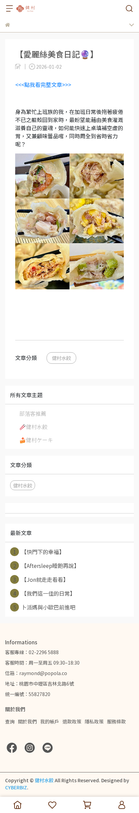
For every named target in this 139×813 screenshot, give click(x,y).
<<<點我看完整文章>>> (43, 84)
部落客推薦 (32, 413)
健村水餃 (61, 357)
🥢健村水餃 (33, 427)
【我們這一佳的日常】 (44, 593)
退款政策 (71, 721)
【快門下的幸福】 (39, 552)
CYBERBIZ (16, 787)
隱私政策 (94, 721)
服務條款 (116, 721)
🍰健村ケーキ (36, 440)
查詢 (10, 721)
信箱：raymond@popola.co (36, 673)
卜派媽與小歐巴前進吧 (44, 607)
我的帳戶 (49, 721)
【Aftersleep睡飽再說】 (46, 565)
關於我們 (27, 721)
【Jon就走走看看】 (41, 579)
